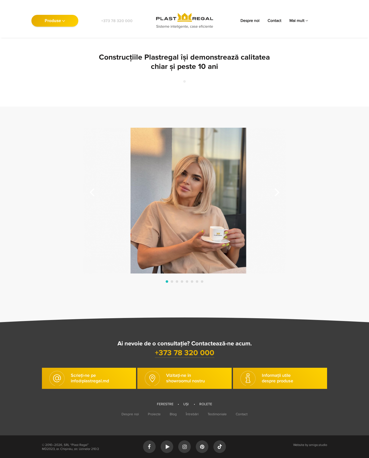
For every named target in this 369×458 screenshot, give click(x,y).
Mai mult (296, 20)
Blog (173, 414)
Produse (53, 21)
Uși (186, 404)
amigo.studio (318, 445)
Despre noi (250, 20)
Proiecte (154, 414)
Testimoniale (217, 414)
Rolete (205, 404)
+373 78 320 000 (117, 20)
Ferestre (165, 404)
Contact (274, 20)
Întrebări (192, 414)
